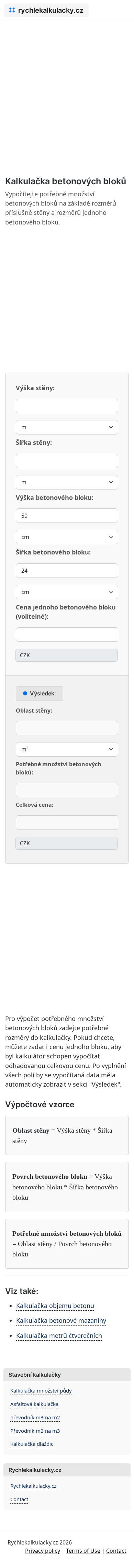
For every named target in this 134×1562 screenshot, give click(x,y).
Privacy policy (42, 1550)
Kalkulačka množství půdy (41, 1390)
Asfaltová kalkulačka (34, 1403)
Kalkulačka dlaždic (31, 1443)
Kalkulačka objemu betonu (55, 1305)
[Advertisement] (67, 91)
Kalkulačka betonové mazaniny (61, 1320)
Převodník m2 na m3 (35, 1430)
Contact (19, 1499)
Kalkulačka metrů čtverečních (59, 1335)
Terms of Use (83, 1550)
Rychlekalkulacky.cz (33, 1485)
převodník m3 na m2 (35, 1417)
